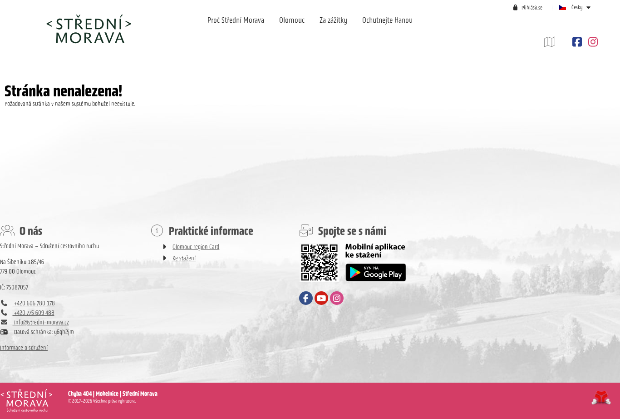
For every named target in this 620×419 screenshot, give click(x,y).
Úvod (88, 29)
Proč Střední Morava (235, 20)
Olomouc (292, 20)
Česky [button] (577, 7)
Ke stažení (184, 258)
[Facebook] (577, 42)
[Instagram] (592, 42)
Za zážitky (333, 20)
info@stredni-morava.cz (41, 322)
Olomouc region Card (195, 247)
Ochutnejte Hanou (387, 20)
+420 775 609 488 (33, 313)
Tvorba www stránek (601, 397)
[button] (527, 7)
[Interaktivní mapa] (556, 42)
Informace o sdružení (24, 348)
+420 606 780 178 (34, 303)
